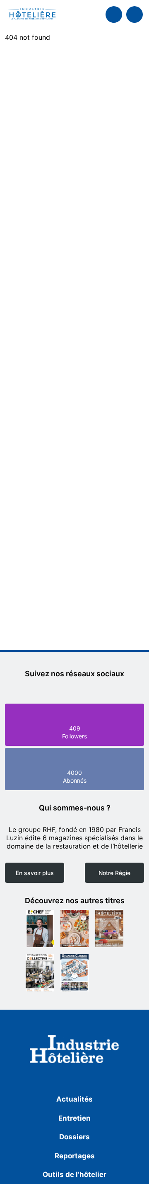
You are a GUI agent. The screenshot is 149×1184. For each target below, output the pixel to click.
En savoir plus (35, 872)
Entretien (74, 1118)
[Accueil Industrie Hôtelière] (32, 14)
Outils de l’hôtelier (74, 1174)
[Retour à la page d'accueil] (74, 1051)
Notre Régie (114, 872)
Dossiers (74, 1137)
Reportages (75, 1156)
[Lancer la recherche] (114, 14)
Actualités (74, 1099)
